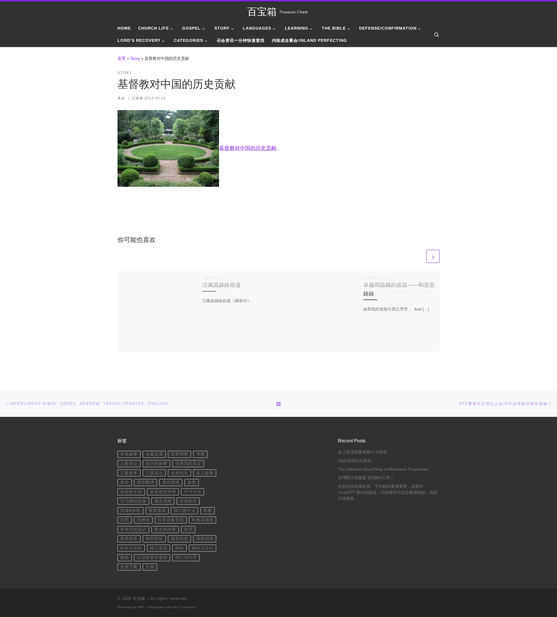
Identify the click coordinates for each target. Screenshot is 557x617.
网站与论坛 (203, 548)
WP (141, 607)
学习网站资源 (133, 501)
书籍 (200, 454)
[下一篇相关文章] (433, 256)
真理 (188, 529)
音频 (150, 567)
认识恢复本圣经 (152, 557)
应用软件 (188, 501)
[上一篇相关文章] (418, 256)
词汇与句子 (186, 557)
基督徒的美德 (163, 491)
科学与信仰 (131, 548)
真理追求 (129, 539)
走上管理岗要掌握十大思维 (362, 452)
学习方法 (192, 491)
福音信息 (179, 539)
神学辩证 (154, 539)
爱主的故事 (165, 529)
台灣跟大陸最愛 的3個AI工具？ (366, 478)
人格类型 (129, 463)
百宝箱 (139, 598)
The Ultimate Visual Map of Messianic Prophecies (383, 469)
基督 (191, 482)
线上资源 (158, 548)
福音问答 (205, 539)
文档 (124, 520)
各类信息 (179, 473)
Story (135, 58)
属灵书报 (163, 501)
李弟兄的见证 (133, 529)
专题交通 (154, 454)
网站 (179, 548)
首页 (121, 58)
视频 (124, 557)
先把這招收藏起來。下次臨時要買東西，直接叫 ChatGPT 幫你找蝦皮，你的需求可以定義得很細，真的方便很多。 (387, 492)
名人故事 (205, 473)
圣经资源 (171, 482)
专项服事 (129, 454)
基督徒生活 (131, 491)
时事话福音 (203, 520)
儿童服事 (129, 473)
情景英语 (157, 510)
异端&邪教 (130, 510)
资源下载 (129, 567)
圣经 (124, 482)
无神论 (143, 520)
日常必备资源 (171, 520)
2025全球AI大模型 (354, 461)
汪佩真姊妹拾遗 (221, 284)
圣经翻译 (145, 482)
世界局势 (179, 454)
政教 (207, 510)
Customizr (187, 607)
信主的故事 (156, 463)
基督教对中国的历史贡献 (247, 148)
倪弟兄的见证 (188, 463)
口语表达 (154, 473)
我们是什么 (185, 510)
